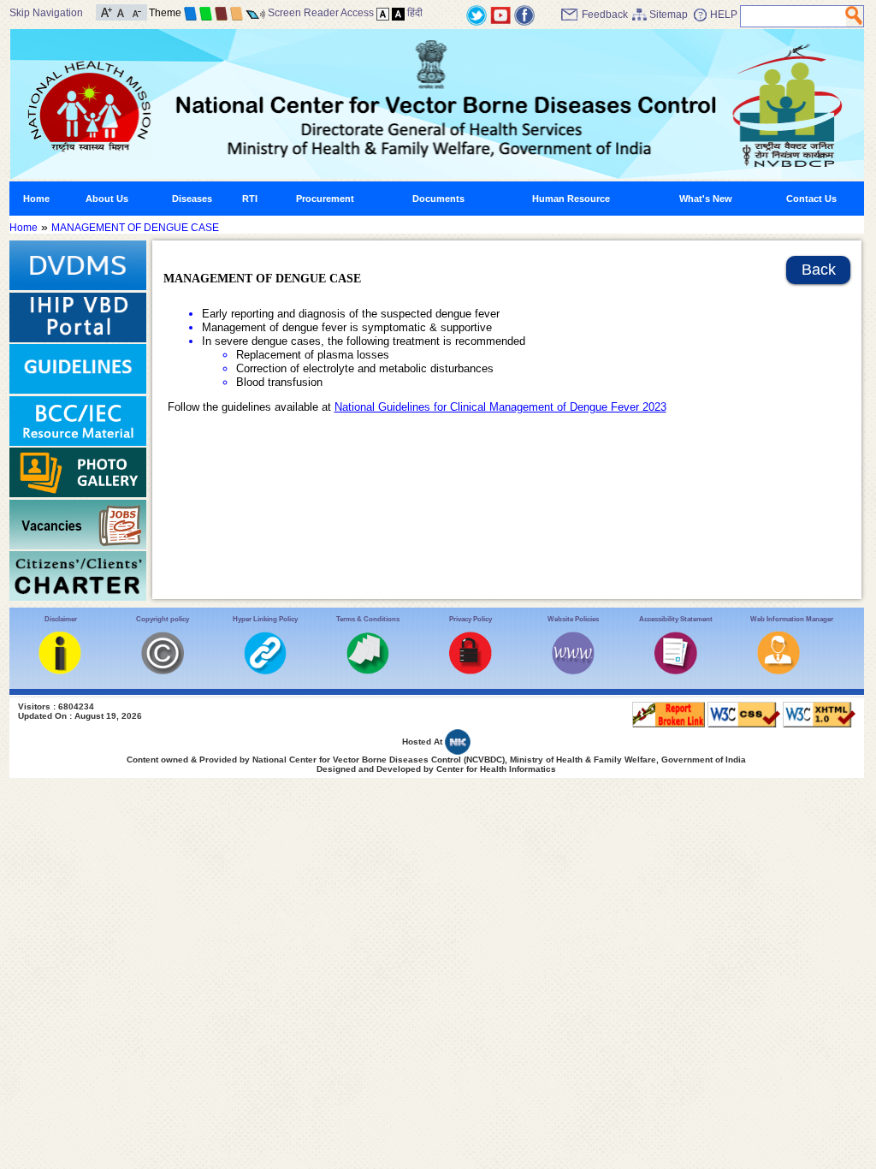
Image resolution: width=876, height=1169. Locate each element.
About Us (107, 198)
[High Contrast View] (398, 13)
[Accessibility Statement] (675, 671)
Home (36, 198)
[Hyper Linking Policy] (265, 671)
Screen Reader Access (321, 13)
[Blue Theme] (190, 13)
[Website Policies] (573, 671)
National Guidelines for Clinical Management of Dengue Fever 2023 (500, 407)
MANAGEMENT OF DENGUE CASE (135, 228)
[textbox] (793, 16)
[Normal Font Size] (121, 11)
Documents (438, 198)
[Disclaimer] (59, 671)
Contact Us (811, 198)
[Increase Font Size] (106, 11)
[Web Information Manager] (778, 671)
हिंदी (415, 13)
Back (819, 269)
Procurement (325, 198)
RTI (249, 198)
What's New (705, 198)
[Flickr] (524, 14)
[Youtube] (500, 14)
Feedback (605, 15)
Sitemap (668, 15)
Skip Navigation (46, 13)
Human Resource (571, 198)
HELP (723, 15)
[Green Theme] (205, 13)
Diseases (192, 198)
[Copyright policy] (162, 671)
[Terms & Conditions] (367, 671)
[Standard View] (382, 13)
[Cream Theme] (236, 13)
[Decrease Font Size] (135, 11)
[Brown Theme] (221, 13)
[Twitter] (476, 14)
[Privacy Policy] (470, 671)
